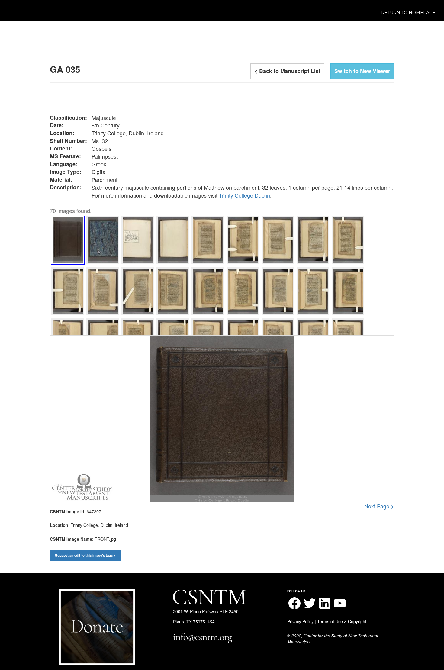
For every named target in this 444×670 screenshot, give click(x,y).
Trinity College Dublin (244, 195)
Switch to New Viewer (362, 71)
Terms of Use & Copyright (341, 621)
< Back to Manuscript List (287, 71)
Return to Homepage (408, 12)
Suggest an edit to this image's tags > (85, 555)
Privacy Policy (300, 621)
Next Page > (379, 506)
